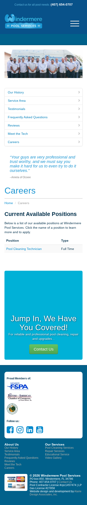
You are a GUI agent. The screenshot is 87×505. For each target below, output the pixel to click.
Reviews (14, 125)
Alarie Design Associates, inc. (55, 493)
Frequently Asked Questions (28, 117)
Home (8, 203)
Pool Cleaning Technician (24, 249)
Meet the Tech (18, 133)
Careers (13, 142)
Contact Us (44, 349)
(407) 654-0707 (62, 4)
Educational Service (57, 454)
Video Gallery (53, 457)
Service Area (17, 100)
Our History (16, 92)
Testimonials (16, 109)
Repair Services (54, 451)
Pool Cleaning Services (59, 447)
